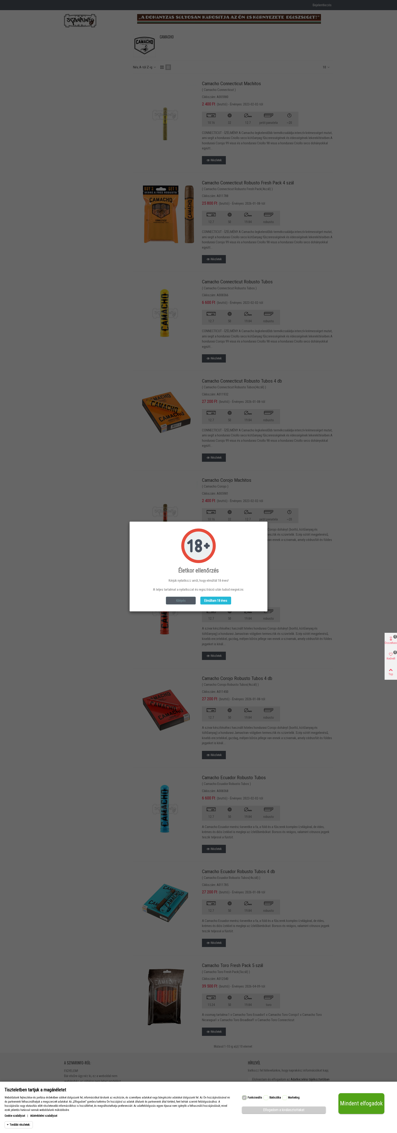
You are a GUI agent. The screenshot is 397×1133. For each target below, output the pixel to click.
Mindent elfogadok (361, 1103)
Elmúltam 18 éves (215, 600)
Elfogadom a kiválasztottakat (283, 1110)
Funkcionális (255, 1097)
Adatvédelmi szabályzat (43, 1115)
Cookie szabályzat (15, 1115)
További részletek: (20, 1124)
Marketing (294, 1097)
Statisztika (275, 1097)
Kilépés (181, 600)
